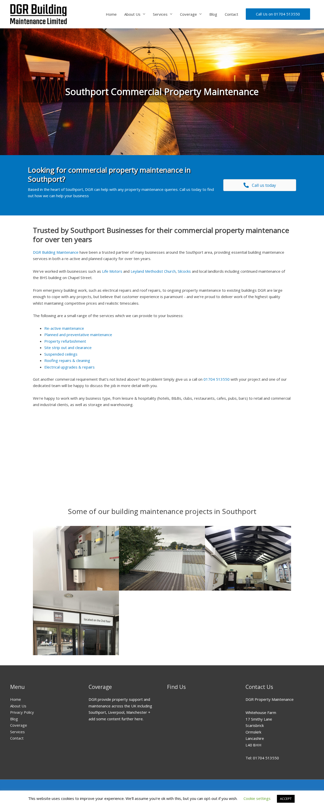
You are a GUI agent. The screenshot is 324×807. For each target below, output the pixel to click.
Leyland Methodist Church (153, 271)
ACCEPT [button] (286, 798)
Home (111, 14)
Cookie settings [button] (257, 798)
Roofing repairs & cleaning (67, 360)
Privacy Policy (22, 712)
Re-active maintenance (64, 328)
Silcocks (184, 271)
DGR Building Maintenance (55, 252)
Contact (231, 14)
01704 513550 (217, 379)
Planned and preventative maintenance (78, 334)
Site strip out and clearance (68, 347)
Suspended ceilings (60, 354)
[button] (259, 185)
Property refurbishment (65, 341)
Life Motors (112, 271)
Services (160, 14)
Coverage (188, 14)
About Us (132, 14)
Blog (213, 14)
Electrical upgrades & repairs (69, 367)
